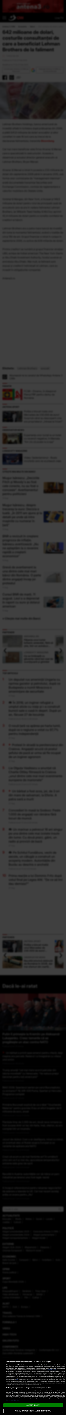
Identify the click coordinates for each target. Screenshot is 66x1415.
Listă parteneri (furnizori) (13, 1400)
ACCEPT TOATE (33, 1405)
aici (17, 1379)
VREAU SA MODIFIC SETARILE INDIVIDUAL (33, 1411)
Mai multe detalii (51, 1369)
